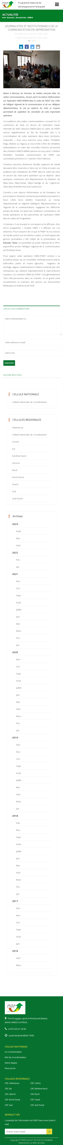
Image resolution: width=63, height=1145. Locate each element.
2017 (15, 901)
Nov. (18, 581)
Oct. (18, 588)
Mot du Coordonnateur (15, 1057)
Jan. (18, 566)
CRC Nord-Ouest (12, 1099)
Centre (15, 441)
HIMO (30, 17)
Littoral (15, 462)
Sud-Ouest (17, 498)
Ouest (15, 484)
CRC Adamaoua (12, 1083)
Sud (14, 491)
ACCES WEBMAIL (45, 1140)
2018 (15, 815)
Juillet (18, 609)
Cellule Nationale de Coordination (29, 401)
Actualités (21, 17)
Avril (18, 545)
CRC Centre (35, 1083)
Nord (14, 470)
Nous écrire (10, 1068)
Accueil (10, 17)
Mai (18, 538)
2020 (15, 652)
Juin (18, 616)
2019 (15, 737)
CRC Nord (34, 1094)
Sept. (18, 595)
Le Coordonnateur (13, 1051)
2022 (15, 552)
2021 (15, 574)
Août (18, 531)
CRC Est (8, 1088)
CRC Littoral (10, 1094)
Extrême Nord (19, 455)
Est (13, 448)
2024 (15, 524)
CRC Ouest (35, 1099)
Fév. (18, 559)
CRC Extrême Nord (38, 1088)
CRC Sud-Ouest (37, 1105)
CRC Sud (8, 1105)
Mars (18, 630)
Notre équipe (11, 1062)
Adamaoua (17, 427)
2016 (15, 950)
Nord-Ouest (18, 477)
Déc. (18, 744)
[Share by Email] (38, 47)
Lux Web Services (37, 1142)
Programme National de (31, 4)
